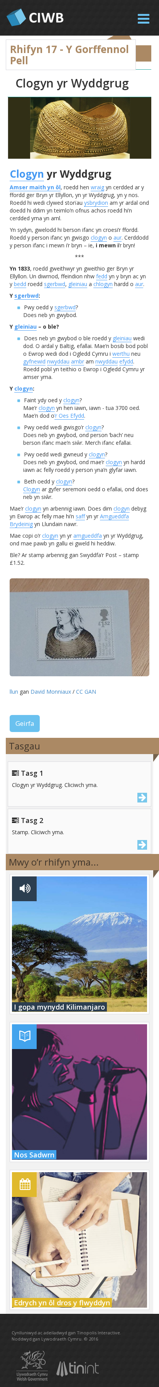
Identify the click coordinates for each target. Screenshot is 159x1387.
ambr (77, 361)
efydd (126, 361)
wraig (97, 187)
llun (14, 691)
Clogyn (27, 174)
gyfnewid (34, 361)
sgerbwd (54, 284)
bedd (20, 284)
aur (117, 237)
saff (80, 516)
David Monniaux (50, 691)
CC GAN (86, 691)
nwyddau (58, 361)
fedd (101, 276)
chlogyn (103, 284)
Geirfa (24, 723)
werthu (121, 353)
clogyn (99, 237)
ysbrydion (96, 202)
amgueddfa (87, 535)
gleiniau (77, 284)
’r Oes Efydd (69, 415)
